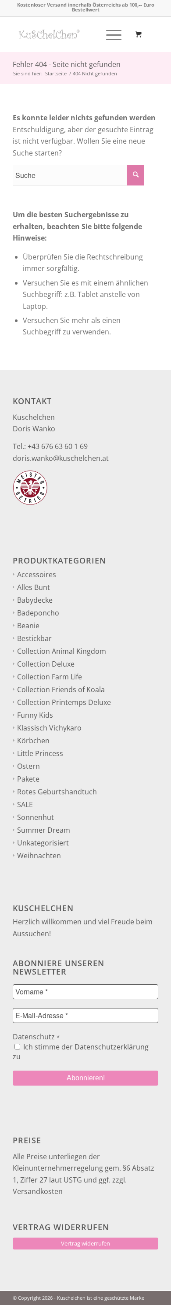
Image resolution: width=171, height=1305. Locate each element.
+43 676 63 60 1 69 (58, 446)
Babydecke (35, 600)
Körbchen (33, 740)
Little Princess (40, 753)
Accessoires (36, 574)
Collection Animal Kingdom (61, 651)
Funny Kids (35, 715)
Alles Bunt (33, 587)
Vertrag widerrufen (85, 1243)
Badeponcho (38, 613)
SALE (25, 804)
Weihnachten (39, 855)
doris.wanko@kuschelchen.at (61, 458)
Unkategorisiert (43, 843)
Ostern (28, 766)
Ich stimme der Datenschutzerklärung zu (81, 1051)
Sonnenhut (35, 817)
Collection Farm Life (49, 677)
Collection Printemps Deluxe (64, 702)
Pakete (28, 779)
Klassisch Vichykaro (49, 728)
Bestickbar (34, 638)
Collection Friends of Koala (61, 689)
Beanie (28, 625)
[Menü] (109, 34)
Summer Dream (43, 830)
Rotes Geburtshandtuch (57, 792)
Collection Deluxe (46, 664)
